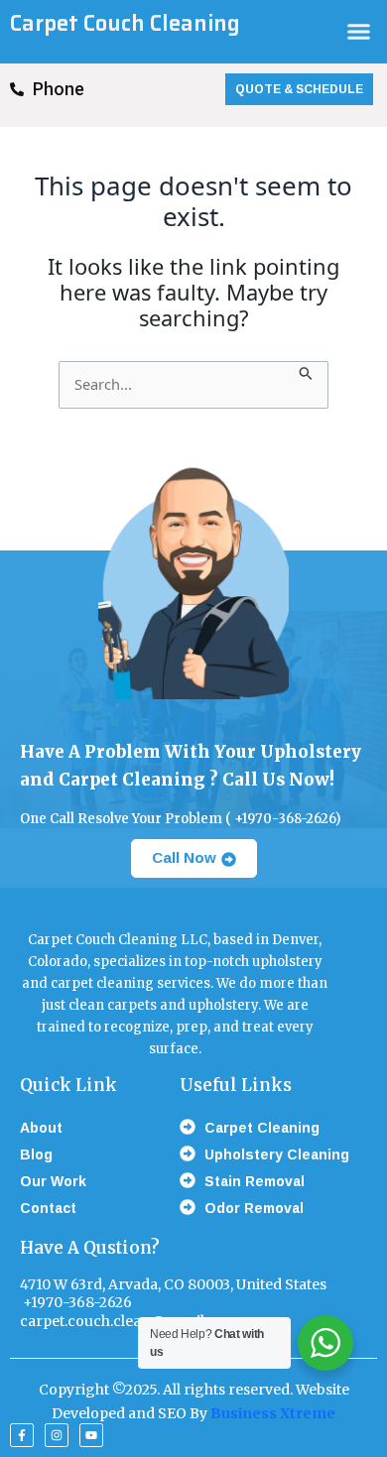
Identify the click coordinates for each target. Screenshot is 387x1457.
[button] (359, 32)
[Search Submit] (306, 372)
